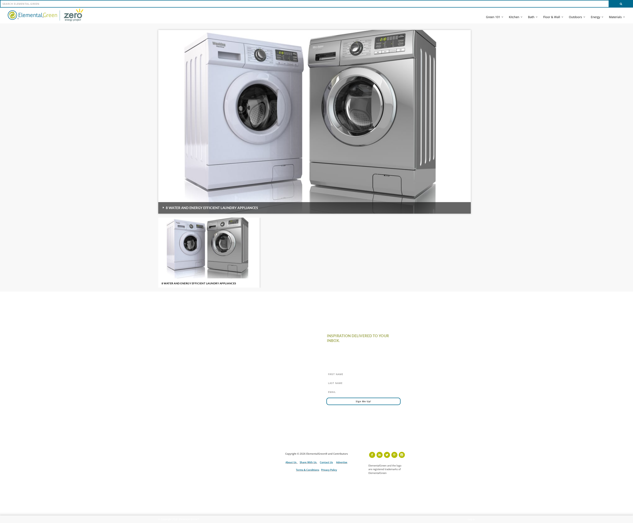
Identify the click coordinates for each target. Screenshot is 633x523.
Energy (595, 17)
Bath (531, 17)
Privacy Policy (329, 469)
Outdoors (575, 17)
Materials (615, 17)
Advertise (341, 462)
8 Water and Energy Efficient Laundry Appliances (212, 208)
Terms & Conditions (307, 469)
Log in (471, 519)
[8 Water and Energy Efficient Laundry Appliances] (209, 248)
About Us (291, 462)
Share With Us (308, 462)
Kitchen (514, 17)
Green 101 (493, 17)
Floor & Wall (551, 17)
